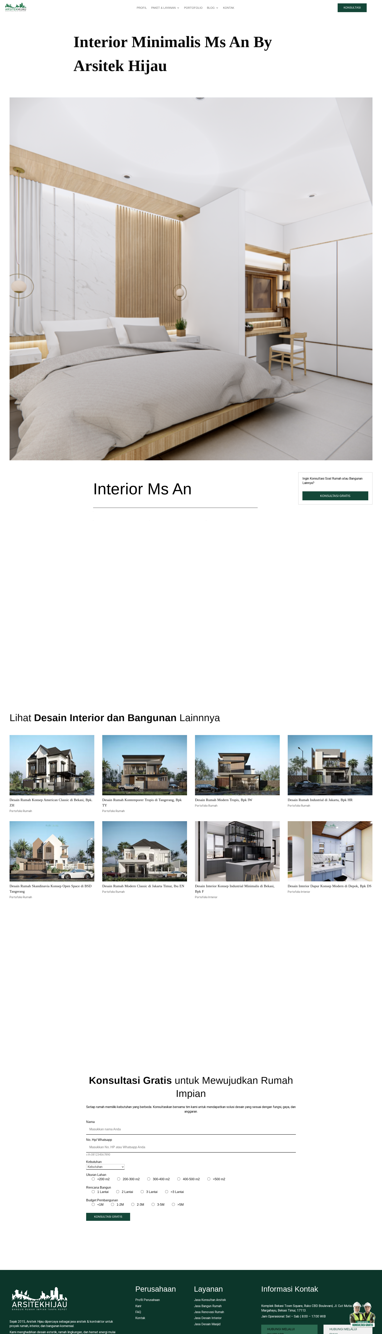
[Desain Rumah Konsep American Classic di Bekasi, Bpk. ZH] (52, 797)
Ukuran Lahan (96, 1206)
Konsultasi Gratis (108, 1248)
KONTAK (228, 7)
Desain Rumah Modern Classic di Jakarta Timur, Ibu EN (143, 918)
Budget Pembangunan (102, 1232)
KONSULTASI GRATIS (335, 496)
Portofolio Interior (206, 929)
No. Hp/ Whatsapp (99, 1171)
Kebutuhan (94, 1194)
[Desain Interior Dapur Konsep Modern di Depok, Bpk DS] (330, 883)
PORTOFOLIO (193, 7)
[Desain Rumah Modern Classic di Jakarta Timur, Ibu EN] (144, 883)
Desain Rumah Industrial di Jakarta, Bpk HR (320, 832)
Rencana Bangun (98, 1219)
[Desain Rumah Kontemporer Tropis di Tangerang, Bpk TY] (144, 797)
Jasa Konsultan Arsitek (210, 1332)
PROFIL (142, 7)
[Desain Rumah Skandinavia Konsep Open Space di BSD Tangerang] (52, 883)
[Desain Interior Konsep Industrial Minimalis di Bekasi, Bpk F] (237, 883)
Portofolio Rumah (21, 843)
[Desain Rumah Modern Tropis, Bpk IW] (237, 797)
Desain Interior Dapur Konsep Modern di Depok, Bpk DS (329, 918)
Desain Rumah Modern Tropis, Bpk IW (223, 832)
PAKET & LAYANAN (163, 7)
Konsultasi (352, 7)
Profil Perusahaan (147, 1332)
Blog (211, 7)
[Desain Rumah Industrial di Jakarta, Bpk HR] (330, 797)
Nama (90, 1154)
